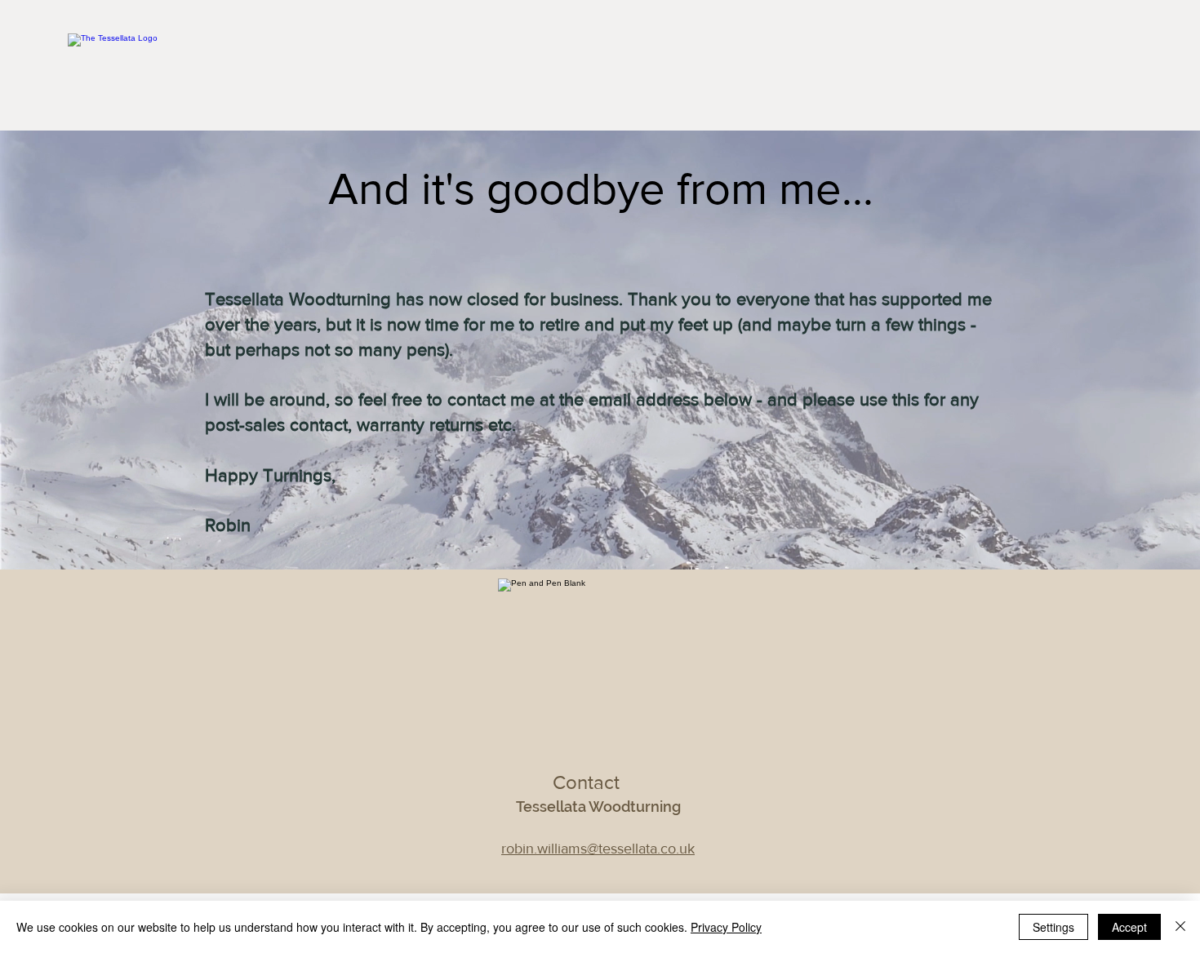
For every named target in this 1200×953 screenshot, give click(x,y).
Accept (1129, 927)
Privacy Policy (726, 927)
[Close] (1180, 927)
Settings (1053, 927)
